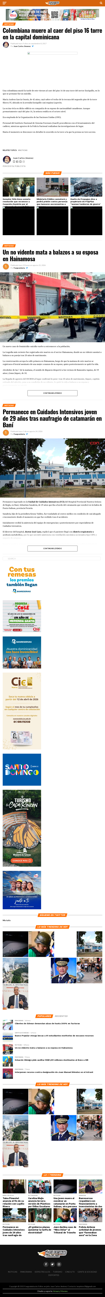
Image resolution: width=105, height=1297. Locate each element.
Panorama (26, 1272)
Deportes (53, 1275)
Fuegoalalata (19, 268)
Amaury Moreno (60, 1291)
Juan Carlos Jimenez (22, 46)
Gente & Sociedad (87, 1272)
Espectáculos (42, 1272)
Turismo (57, 1272)
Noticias (23, 150)
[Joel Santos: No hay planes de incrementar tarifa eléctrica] (15, 997)
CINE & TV (70, 1272)
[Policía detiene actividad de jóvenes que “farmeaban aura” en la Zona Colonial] (89, 971)
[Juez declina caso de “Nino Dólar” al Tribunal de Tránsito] (41, 944)
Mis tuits (6, 920)
